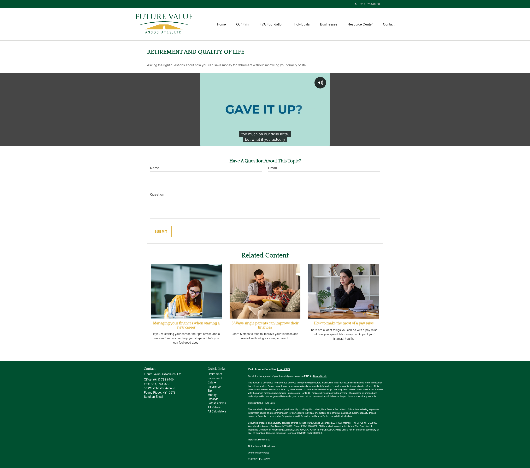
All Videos (214, 407)
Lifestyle (213, 399)
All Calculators (217, 411)
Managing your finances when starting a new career (186, 325)
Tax (210, 390)
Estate (212, 382)
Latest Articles (217, 403)
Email (272, 168)
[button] (242, 24)
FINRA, (356, 422)
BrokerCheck (320, 376)
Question (157, 194)
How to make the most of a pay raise (344, 323)
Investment (215, 378)
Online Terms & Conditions (261, 445)
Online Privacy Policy (258, 452)
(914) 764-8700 (369, 4)
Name (154, 168)
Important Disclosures (259, 439)
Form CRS (283, 369)
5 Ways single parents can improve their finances (265, 325)
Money (212, 395)
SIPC (363, 422)
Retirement (215, 374)
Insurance (214, 386)
